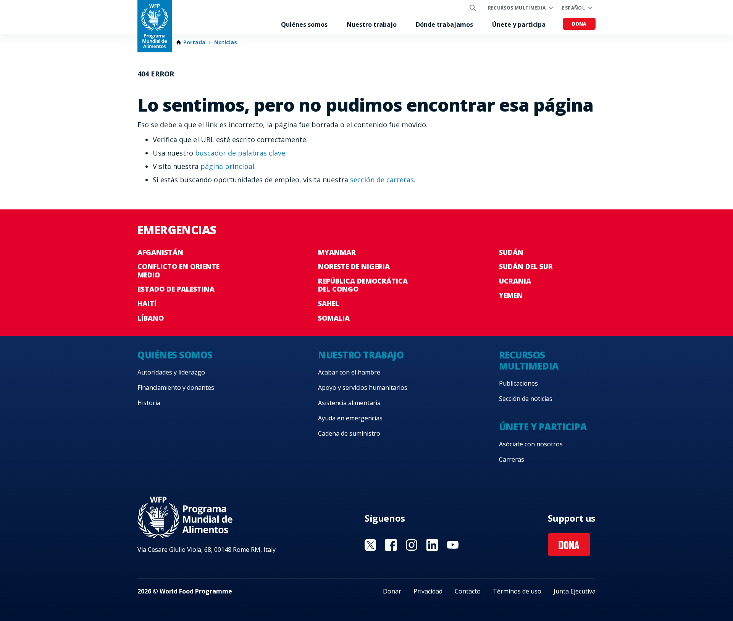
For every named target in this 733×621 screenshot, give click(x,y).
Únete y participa (519, 24)
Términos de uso (517, 591)
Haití (147, 303)
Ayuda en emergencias (350, 418)
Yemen (511, 295)
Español (573, 8)
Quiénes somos (304, 24)
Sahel (328, 303)
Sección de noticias (525, 398)
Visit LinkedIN (432, 545)
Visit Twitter (370, 545)
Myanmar (337, 252)
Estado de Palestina (176, 288)
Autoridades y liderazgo (171, 372)
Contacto (468, 591)
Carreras (511, 459)
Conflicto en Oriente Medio (178, 270)
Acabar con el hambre (349, 372)
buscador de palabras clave (240, 152)
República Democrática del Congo (363, 285)
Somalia (334, 318)
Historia (148, 403)
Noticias (225, 42)
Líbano (150, 318)
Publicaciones (518, 383)
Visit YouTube (453, 545)
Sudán (511, 252)
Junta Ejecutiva (575, 591)
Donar (392, 591)
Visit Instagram (411, 545)
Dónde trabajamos (444, 24)
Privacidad (427, 591)
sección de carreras (382, 179)
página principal (227, 166)
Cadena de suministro (349, 433)
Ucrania (515, 280)
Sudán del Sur (526, 266)
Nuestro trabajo (372, 24)
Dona (579, 24)
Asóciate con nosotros (531, 444)
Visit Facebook (391, 545)
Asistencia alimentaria (349, 403)
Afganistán (160, 252)
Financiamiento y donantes (175, 387)
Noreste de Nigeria (354, 266)
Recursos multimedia (517, 8)
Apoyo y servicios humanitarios (362, 387)
